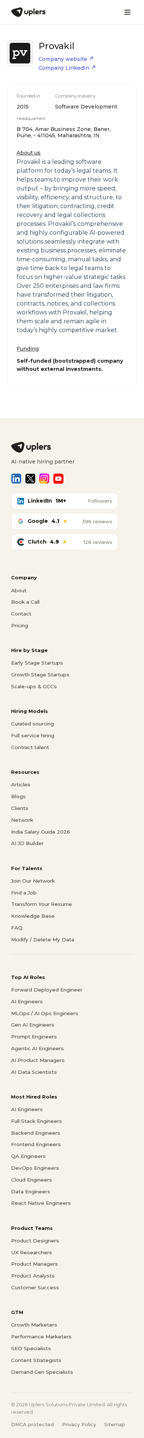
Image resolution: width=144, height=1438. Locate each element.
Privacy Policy (79, 1424)
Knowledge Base (33, 916)
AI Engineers (27, 1001)
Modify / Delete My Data (42, 939)
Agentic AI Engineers (37, 1048)
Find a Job (24, 893)
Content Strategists (36, 1360)
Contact (21, 614)
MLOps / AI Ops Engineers (44, 1013)
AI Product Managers (38, 1060)
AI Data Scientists (34, 1072)
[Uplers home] (72, 447)
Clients (19, 808)
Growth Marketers (34, 1325)
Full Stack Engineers (36, 1121)
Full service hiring (32, 735)
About (19, 590)
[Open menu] (127, 12)
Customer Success (35, 1287)
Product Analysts (33, 1276)
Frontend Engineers (36, 1144)
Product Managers (34, 1264)
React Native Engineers (41, 1203)
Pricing (19, 625)
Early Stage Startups (37, 663)
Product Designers (35, 1241)
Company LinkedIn (63, 68)
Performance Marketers (41, 1336)
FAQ (17, 928)
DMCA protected (32, 1424)
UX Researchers (31, 1252)
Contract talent (30, 747)
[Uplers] (28, 12)
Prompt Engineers (34, 1036)
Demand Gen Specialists (42, 1372)
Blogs (18, 796)
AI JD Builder (27, 843)
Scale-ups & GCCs (34, 686)
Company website (62, 59)
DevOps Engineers (35, 1168)
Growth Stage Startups (40, 674)
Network (22, 820)
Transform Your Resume (41, 904)
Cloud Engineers (31, 1180)
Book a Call (25, 602)
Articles (20, 784)
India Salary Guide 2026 (40, 832)
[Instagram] (44, 478)
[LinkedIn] (16, 478)
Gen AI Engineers (32, 1025)
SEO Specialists (31, 1348)
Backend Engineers (35, 1133)
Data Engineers (30, 1191)
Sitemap (114, 1424)
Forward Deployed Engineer (46, 990)
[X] (30, 478)
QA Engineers (28, 1156)
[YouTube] (58, 478)
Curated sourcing (32, 724)
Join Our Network (33, 881)
